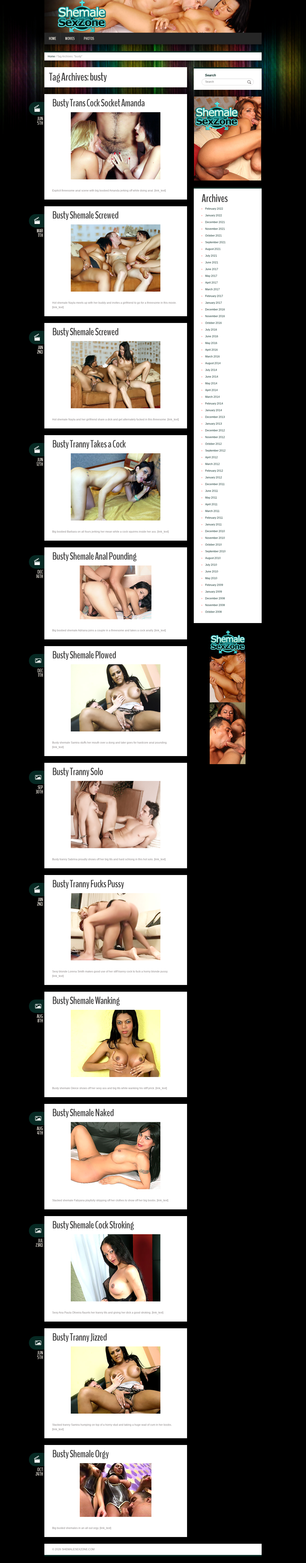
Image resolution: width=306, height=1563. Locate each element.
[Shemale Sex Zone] (153, 16)
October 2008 (213, 611)
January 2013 (213, 423)
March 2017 (212, 289)
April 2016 (211, 349)
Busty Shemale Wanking (86, 1001)
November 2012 (215, 437)
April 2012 (211, 457)
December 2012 (215, 430)
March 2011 (212, 511)
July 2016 (211, 329)
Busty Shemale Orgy (80, 1454)
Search (210, 75)
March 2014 (212, 396)
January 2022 (213, 215)
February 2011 (214, 517)
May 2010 (211, 578)
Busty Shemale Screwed (85, 215)
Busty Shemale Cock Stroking (93, 1225)
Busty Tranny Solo (77, 772)
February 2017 (214, 296)
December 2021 (215, 222)
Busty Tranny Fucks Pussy (88, 884)
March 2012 (212, 464)
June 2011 (211, 490)
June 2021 (211, 262)
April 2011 (211, 504)
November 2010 (215, 538)
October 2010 (213, 544)
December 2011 (215, 484)
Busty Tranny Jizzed (79, 1337)
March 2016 (212, 356)
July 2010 (211, 564)
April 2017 (211, 282)
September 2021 (215, 242)
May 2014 (211, 383)
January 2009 (213, 591)
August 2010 (213, 558)
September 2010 (215, 551)
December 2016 (215, 309)
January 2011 (213, 524)
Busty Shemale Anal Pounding (94, 556)
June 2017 (211, 269)
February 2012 (214, 470)
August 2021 (213, 249)
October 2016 (213, 323)
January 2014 (213, 410)
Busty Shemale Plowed (84, 655)
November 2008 (215, 605)
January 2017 (213, 302)
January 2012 (213, 477)
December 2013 (215, 417)
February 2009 (214, 585)
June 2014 (211, 376)
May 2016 (211, 343)
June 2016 (211, 336)
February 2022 (214, 208)
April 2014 (211, 390)
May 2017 (211, 275)
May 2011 (211, 497)
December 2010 (215, 531)
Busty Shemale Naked (83, 1113)
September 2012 (215, 450)
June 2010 (211, 571)
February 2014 (214, 403)
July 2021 (211, 255)
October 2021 (213, 235)
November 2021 (215, 228)
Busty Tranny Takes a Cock (89, 444)
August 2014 (213, 363)
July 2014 (211, 370)
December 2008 (215, 598)
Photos (89, 38)
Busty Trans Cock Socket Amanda (98, 103)
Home (52, 38)
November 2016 (215, 316)
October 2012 (213, 443)
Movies (70, 38)
